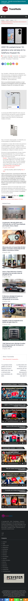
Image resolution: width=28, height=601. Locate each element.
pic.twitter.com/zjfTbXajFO (9, 167)
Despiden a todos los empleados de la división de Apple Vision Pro (12, 321)
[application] (14, 394)
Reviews (5, 564)
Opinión (5, 558)
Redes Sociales (6, 560)
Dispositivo (23, 56)
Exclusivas (4, 57)
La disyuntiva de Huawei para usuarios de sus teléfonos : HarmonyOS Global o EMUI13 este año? (22, 370)
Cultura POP (6, 545)
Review (3, 58)
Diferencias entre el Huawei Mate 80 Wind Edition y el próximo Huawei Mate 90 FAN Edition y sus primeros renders (13, 248)
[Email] (10, 63)
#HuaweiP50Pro (8, 165)
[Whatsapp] (8, 63)
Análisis (5, 541)
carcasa (9, 199)
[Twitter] (5, 63)
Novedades (22, 57)
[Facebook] (2, 63)
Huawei (16, 199)
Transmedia (15, 56)
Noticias (5, 554)
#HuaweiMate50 (16, 165)
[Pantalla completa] (25, 399)
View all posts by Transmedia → (11, 359)
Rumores (5, 565)
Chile (4, 543)
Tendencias (15, 58)
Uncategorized (6, 571)
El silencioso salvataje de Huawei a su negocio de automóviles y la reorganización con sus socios (12, 297)
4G (3, 199)
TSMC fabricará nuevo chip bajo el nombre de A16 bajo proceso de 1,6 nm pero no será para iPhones (13, 345)
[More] (17, 63)
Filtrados (10, 57)
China (12, 199)
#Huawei (5, 158)
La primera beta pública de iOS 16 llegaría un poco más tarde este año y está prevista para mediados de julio (7, 370)
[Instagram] (13, 63)
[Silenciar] (22, 399)
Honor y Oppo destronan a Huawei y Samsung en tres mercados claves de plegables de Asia (12, 273)
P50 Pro (21, 199)
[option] (17, 2)
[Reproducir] (3, 399)
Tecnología (9, 58)
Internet (16, 57)
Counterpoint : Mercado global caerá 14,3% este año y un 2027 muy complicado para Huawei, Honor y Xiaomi (13, 224)
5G (5, 199)
